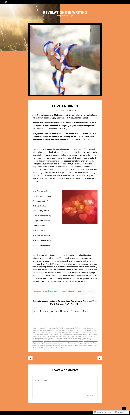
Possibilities (88, 330)
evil (57, 336)
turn (33, 347)
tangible (83, 345)
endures (52, 336)
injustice (83, 339)
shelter (63, 345)
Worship (61, 332)
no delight (39, 343)
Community (65, 328)
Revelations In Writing (65, 12)
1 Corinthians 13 (76, 332)
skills (70, 345)
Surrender (48, 332)
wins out (41, 347)
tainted (78, 345)
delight (44, 336)
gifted (84, 336)
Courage (71, 328)
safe (58, 345)
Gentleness (90, 328)
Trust (53, 332)
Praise (94, 330)
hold (60, 339)
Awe (48, 328)
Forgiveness (82, 328)
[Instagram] (6, 2)
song (74, 345)
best (90, 334)
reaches (93, 343)
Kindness (52, 330)
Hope (44, 330)
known (41, 341)
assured (65, 334)
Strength (41, 332)
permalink (61, 347)
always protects (49, 334)
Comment (90, 395)
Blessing (52, 328)
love (45, 341)
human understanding (74, 339)
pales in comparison (54, 343)
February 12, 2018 (58, 110)
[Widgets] (124, 409)
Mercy (61, 330)
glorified (89, 336)
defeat (39, 336)
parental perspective (71, 343)
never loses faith (89, 341)
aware (80, 334)
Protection (35, 332)
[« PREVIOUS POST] (30, 358)
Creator (34, 336)
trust (91, 345)
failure (60, 336)
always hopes (93, 332)
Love (57, 330)
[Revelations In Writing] (65, 59)
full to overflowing (76, 336)
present (87, 343)
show (66, 345)
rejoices (34, 345)
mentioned (63, 341)
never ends (70, 341)
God (93, 336)
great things (36, 339)
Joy (48, 330)
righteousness (52, 345)
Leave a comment (71, 110)
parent (62, 343)
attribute (70, 334)
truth (95, 345)
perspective (81, 343)
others (45, 343)
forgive (68, 336)
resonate (45, 345)
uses (36, 347)
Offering (72, 330)
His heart (56, 339)
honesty (65, 339)
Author (76, 334)
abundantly (85, 332)
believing (85, 334)
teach (88, 345)
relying (40, 345)
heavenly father (48, 339)
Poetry (82, 330)
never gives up (78, 341)
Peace (78, 330)
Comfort (58, 328)
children (94, 334)
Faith (76, 328)
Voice (56, 332)
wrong (46, 347)
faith (64, 336)
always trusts (58, 334)
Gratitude (39, 330)
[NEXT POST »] (100, 358)
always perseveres (38, 334)
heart (41, 339)
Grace (34, 330)
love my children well (53, 341)
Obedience (66, 330)
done (48, 336)
